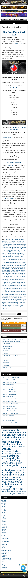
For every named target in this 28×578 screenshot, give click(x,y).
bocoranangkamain (6, 282)
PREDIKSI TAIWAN (7, 29)
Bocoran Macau (5, 539)
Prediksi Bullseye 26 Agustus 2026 (10, 399)
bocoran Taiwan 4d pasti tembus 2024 (10, 255)
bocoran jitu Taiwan (11, 250)
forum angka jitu (5, 285)
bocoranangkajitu (14, 280)
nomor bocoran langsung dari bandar (12, 474)
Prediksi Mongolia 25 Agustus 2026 (10, 413)
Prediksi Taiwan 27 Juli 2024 (12, 27)
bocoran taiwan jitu (21, 265)
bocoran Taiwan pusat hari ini (14, 277)
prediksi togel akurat (19, 303)
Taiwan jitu (11, 305)
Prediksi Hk (4, 555)
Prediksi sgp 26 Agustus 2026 (8, 389)
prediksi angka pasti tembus (14, 291)
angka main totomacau (11, 439)
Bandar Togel (4, 533)
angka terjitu (14, 245)
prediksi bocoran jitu (11, 485)
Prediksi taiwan (8, 296)
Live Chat (24, 576)
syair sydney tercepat (6, 550)
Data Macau (4, 544)
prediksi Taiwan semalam (9, 302)
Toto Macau (4, 547)
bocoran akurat (21, 245)
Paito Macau (4, 543)
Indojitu (3, 517)
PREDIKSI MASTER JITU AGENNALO (11, 355)
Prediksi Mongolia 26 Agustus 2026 (10, 387)
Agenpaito (3, 518)
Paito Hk (3, 561)
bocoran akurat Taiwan (7, 247)
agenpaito (10, 430)
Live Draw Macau (5, 541)
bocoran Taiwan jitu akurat (7, 267)
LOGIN (8, 576)
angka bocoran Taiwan (17, 239)
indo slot (3, 509)
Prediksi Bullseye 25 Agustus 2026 (10, 422)
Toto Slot (3, 524)
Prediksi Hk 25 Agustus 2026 (8, 406)
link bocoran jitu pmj (12, 471)
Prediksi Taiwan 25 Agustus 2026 (9, 408)
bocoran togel (11, 279)
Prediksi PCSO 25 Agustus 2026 (9, 411)
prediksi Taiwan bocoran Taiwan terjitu (10, 299)
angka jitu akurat (11, 241)
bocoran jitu (4, 250)
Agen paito (3, 520)
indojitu (18, 470)
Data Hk (3, 565)
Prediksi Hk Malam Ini (6, 558)
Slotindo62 (3, 504)
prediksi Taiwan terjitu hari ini (8, 303)
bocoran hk (23, 454)
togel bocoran (18, 305)
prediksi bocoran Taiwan (9, 294)
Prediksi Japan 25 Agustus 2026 (9, 415)
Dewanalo (3, 529)
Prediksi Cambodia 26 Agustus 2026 (10, 401)
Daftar (23, 325)
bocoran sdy (22, 458)
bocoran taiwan (18, 251)
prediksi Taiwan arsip (18, 297)
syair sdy (3, 553)
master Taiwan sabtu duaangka (13, 287)
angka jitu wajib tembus (15, 242)
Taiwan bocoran (5, 305)
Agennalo (3, 500)
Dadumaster (4, 536)
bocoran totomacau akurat (6, 468)
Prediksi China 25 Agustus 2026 (9, 418)
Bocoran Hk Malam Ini (6, 559)
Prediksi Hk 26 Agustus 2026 (8, 379)
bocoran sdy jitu (4, 461)
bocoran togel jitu (5, 280)
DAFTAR (13, 576)
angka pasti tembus (17, 244)
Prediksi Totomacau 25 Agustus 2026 (10, 403)
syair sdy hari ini (5, 549)
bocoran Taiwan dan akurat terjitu (9, 262)
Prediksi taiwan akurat (8, 297)
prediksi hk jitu (20, 486)
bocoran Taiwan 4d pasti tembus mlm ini (16, 259)
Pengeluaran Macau (5, 546)
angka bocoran (7, 239)
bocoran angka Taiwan (21, 248)
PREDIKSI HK (5, 351)
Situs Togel (4, 532)
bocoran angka (15, 247)
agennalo (4, 430)
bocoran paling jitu (21, 250)
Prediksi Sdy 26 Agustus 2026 (8, 396)
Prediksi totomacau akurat (21, 491)
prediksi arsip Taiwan (12, 293)
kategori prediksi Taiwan (14, 285)
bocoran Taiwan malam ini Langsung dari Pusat (13, 274)
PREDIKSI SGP (5, 365)
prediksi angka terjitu (11, 482)
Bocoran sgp (4, 527)
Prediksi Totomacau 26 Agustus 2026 (10, 377)
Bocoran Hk (4, 556)
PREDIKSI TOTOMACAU (7, 370)
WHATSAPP (19, 576)
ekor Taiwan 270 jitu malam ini (19, 283)
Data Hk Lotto (4, 567)
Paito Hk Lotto (4, 562)
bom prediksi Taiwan (15, 282)
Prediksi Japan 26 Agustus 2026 (9, 391)
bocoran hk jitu (4, 456)
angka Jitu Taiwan (6, 242)
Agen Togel (4, 501)
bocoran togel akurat (19, 279)
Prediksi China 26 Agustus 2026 (9, 394)
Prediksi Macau (4, 538)
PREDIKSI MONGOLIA (7, 358)
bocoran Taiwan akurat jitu (18, 261)
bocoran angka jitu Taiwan (9, 248)
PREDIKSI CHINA (6, 348)
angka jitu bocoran (20, 241)
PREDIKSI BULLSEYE (7, 343)
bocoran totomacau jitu (16, 468)
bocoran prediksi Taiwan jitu (8, 251)
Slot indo (3, 507)
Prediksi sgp (4, 526)
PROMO (3, 576)
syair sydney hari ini (5, 552)
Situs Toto (3, 530)
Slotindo (3, 506)
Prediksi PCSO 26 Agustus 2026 (9, 384)
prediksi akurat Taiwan (17, 290)
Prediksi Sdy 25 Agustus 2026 (8, 420)
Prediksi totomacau (11, 491)
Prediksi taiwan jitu (10, 300)
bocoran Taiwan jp (9, 268)
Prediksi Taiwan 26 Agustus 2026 (9, 382)
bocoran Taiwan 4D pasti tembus (15, 253)
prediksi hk (15, 486)
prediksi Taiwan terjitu (20, 302)
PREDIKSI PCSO (6, 360)
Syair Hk (3, 564)
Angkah (3, 535)
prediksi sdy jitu (6, 489)
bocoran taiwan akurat (7, 261)
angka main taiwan (8, 244)
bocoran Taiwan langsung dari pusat (11, 271)
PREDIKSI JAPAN (6, 353)
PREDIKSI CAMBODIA (7, 346)
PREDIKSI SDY (5, 362)
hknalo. (13, 470)
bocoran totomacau (22, 465)
